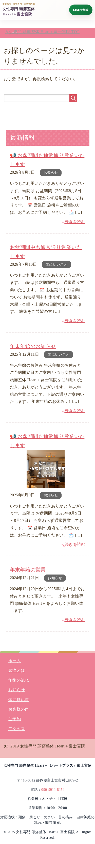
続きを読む (75, 222)
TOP (42, 31)
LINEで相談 (80, 9)
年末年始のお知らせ (33, 346)
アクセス (16, 729)
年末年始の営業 (28, 569)
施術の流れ (18, 680)
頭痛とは (16, 670)
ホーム (14, 661)
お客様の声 (18, 709)
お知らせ (51, 172)
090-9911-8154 (52, 790)
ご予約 (14, 719)
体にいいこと (56, 264)
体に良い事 (18, 700)
